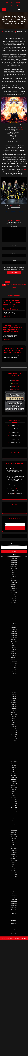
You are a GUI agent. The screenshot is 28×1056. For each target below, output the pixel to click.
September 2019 (14, 712)
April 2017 (14, 771)
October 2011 (14, 905)
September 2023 (14, 615)
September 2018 (14, 736)
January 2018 (14, 753)
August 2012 (14, 884)
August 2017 (14, 763)
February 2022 (14, 653)
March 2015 (14, 822)
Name (14, 246)
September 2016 (14, 785)
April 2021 (14, 673)
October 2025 (14, 564)
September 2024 (14, 590)
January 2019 (14, 728)
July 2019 (14, 716)
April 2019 (14, 722)
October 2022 (14, 637)
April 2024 (14, 600)
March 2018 (14, 749)
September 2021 (14, 663)
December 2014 (14, 828)
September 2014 (14, 834)
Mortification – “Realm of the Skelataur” (16, 494)
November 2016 (14, 781)
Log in (14, 916)
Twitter (22, 205)
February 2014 (14, 848)
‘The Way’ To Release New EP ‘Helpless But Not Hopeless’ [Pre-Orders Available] (12, 328)
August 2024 (14, 592)
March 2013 (14, 870)
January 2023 (14, 631)
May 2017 (14, 769)
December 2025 (14, 560)
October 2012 (14, 880)
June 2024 (14, 596)
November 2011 (14, 903)
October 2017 (14, 759)
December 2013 (14, 852)
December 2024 (14, 584)
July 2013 (14, 862)
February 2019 (14, 726)
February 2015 (14, 824)
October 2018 (14, 734)
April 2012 (14, 893)
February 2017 (14, 775)
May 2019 (14, 720)
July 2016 (14, 789)
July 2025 (14, 570)
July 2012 (14, 887)
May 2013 (14, 866)
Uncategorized (13, 442)
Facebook (17, 205)
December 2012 (14, 876)
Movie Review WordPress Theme (10, 938)
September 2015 (14, 809)
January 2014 (14, 850)
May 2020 (14, 696)
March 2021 (14, 675)
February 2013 (14, 872)
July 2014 (14, 838)
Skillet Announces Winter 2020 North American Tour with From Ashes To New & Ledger (11, 305)
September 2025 (14, 566)
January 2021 (14, 680)
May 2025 (14, 574)
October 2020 (14, 686)
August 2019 (14, 714)
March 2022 (14, 651)
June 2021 (14, 669)
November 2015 (14, 805)
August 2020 (14, 690)
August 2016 (14, 787)
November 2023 (14, 610)
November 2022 (14, 635)
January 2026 (14, 558)
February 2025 (14, 580)
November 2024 (14, 586)
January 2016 (14, 801)
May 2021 (14, 671)
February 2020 (14, 702)
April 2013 (14, 868)
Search (15, 528)
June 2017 (14, 767)
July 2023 (14, 619)
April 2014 (14, 844)
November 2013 (14, 854)
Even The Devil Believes (10, 211)
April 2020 (14, 698)
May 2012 (14, 891)
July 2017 (14, 765)
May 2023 (14, 623)
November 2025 (14, 562)
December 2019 (14, 706)
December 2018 (14, 730)
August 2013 (14, 860)
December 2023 (14, 608)
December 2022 (14, 633)
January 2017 (14, 777)
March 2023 (14, 627)
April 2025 (14, 576)
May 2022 (14, 647)
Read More (7, 316)
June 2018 (14, 742)
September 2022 (14, 639)
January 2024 (14, 606)
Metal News (16, 215)
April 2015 (14, 820)
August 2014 (14, 836)
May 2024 (14, 598)
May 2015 (14, 818)
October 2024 (14, 588)
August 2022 (14, 641)
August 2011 (14, 909)
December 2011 (14, 901)
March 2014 (14, 846)
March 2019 (14, 724)
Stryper (21, 211)
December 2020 (14, 682)
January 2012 (14, 899)
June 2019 (14, 718)
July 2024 (14, 594)
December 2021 (14, 657)
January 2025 (14, 582)
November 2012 (14, 878)
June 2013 (14, 864)
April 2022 (14, 649)
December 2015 (14, 803)
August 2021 (14, 665)
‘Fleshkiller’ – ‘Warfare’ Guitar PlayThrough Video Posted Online (13, 350)
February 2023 (14, 629)
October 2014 (14, 832)
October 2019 (14, 710)
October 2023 (14, 612)
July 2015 (14, 813)
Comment (14, 226)
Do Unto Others (15, 208)
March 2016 (14, 797)
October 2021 (14, 661)
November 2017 (14, 757)
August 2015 (14, 811)
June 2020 (14, 694)
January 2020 (14, 704)
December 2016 (14, 779)
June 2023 (14, 621)
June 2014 (14, 840)
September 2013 (14, 858)
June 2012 (14, 889)
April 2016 (14, 795)
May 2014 (14, 842)
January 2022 (14, 655)
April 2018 (14, 746)
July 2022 (14, 643)
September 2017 (14, 761)
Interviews (13, 432)
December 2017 (14, 755)
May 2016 (14, 793)
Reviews (13, 439)
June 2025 (14, 572)
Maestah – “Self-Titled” (18, 484)
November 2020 (14, 684)
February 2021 (14, 677)
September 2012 (14, 882)
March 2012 (14, 895)
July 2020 (14, 692)
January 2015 (14, 826)
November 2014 (14, 830)
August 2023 (14, 617)
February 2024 (14, 604)
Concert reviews (14, 425)
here (25, 169)
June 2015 (14, 815)
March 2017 (14, 773)
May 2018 (14, 744)
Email (14, 253)
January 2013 (14, 874)
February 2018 (14, 751)
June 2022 (14, 645)
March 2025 (14, 578)
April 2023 (14, 625)
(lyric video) (19, 127)
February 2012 (14, 897)
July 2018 (14, 740)
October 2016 (14, 783)
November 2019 (14, 708)
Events (13, 428)
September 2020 (14, 688)
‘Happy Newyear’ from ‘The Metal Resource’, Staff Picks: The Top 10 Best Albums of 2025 (15, 470)
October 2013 (14, 856)
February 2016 (14, 799)
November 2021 (14, 659)
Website (12, 205)
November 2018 (14, 732)
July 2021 (14, 667)
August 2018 (14, 738)
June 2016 (14, 791)
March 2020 (14, 700)
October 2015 (14, 807)
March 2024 (14, 602)
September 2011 (14, 907)
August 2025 (14, 568)
